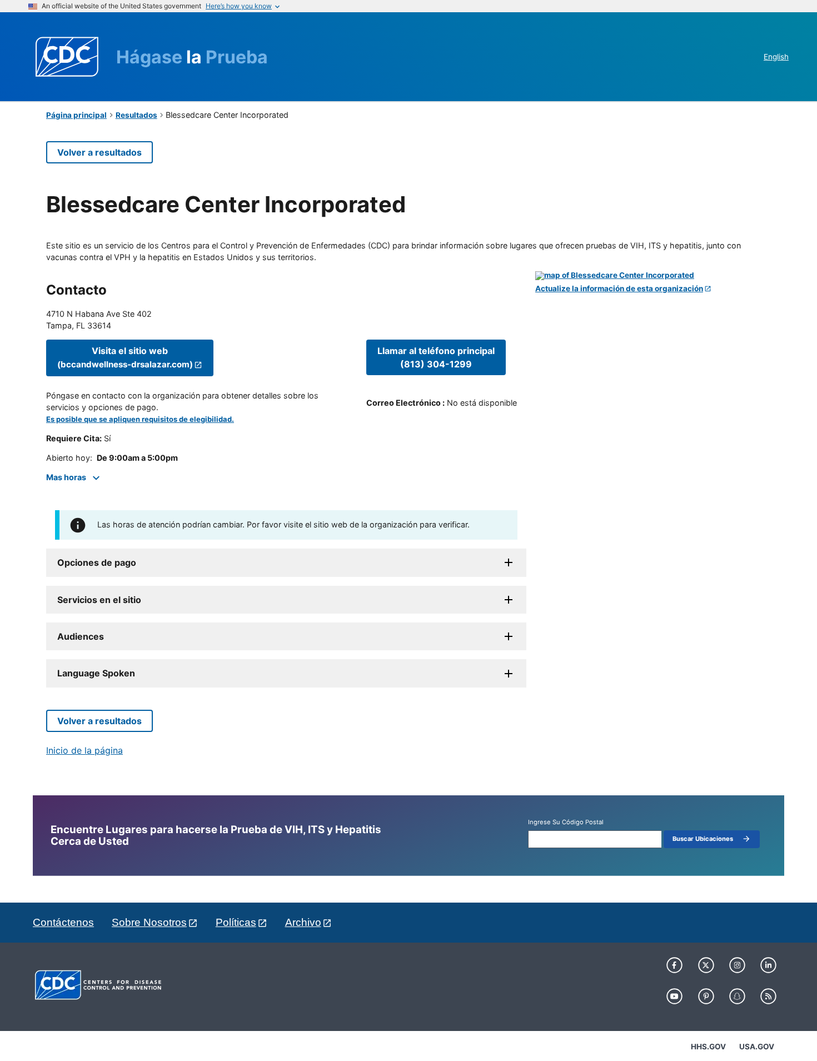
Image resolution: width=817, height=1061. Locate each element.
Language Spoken (96, 673)
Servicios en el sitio (99, 599)
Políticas (236, 922)
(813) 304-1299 (436, 357)
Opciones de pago (96, 562)
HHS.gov (708, 1046)
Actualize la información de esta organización (619, 289)
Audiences (80, 636)
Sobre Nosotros (149, 922)
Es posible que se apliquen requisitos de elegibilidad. (140, 419)
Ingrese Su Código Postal (566, 822)
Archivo (303, 922)
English (776, 56)
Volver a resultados (99, 152)
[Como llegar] (653, 275)
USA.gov (756, 1046)
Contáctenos (63, 922)
